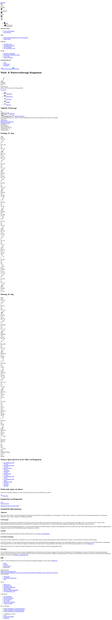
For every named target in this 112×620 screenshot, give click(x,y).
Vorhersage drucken (7, 116)
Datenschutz (7, 64)
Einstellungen (9, 25)
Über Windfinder (8, 47)
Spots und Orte (7, 32)
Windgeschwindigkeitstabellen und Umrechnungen (16, 37)
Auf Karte (3, 90)
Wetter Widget (7, 39)
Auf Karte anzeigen (7, 69)
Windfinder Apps (8, 44)
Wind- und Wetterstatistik (43, 533)
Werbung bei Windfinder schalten (12, 55)
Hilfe (6, 23)
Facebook (16, 69)
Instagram (22, 610)
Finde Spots (5, 496)
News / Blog (7, 56)
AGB (5, 62)
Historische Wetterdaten (9, 53)
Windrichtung (4, 120)
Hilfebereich (91, 543)
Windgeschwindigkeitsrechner (21, 555)
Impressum (6, 65)
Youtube (22, 611)
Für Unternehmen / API (9, 48)
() (7, 121)
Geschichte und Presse (9, 45)
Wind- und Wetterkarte (9, 31)
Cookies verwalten (8, 57)
